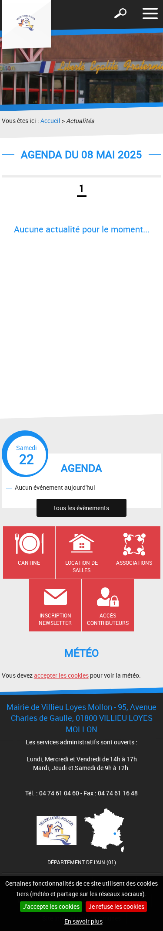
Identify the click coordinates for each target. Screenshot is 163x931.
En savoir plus (83, 921)
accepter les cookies (61, 675)
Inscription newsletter (55, 619)
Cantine (29, 562)
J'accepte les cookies (51, 906)
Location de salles (81, 566)
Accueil (50, 120)
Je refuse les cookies (116, 906)
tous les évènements (81, 508)
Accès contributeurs (108, 619)
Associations (134, 562)
